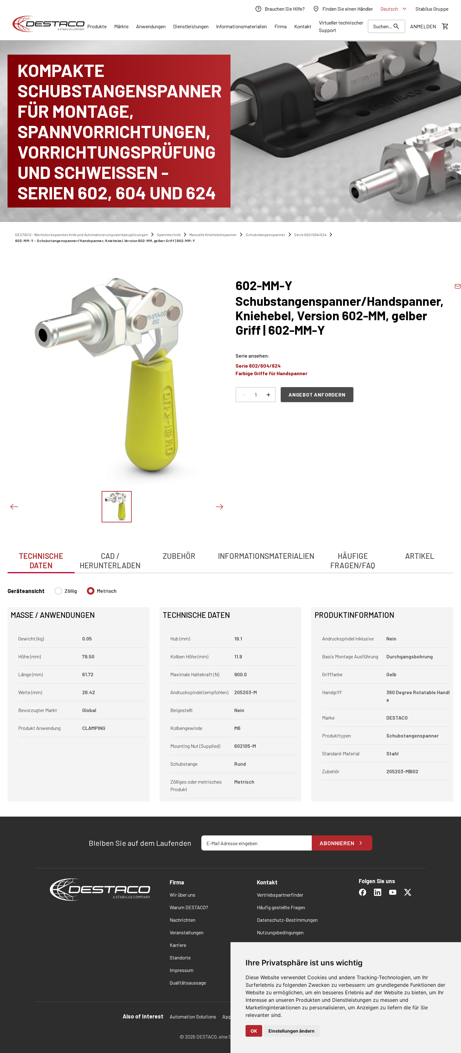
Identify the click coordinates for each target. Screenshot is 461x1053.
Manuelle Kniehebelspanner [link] (213, 234)
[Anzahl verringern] (243, 394)
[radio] (58, 591)
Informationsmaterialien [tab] (266, 555)
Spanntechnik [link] (169, 234)
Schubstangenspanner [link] (265, 234)
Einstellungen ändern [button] (291, 1031)
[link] (280, 8)
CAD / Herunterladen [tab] (110, 560)
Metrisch (107, 591)
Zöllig (71, 591)
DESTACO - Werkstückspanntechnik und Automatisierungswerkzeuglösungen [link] (81, 234)
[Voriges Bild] (14, 506)
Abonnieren (337, 843)
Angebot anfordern (317, 394)
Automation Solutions (193, 1016)
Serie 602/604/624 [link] (310, 234)
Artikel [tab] (419, 555)
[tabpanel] (230, 691)
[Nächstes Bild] (219, 506)
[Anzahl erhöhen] (268, 394)
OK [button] (254, 1031)
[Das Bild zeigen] (117, 506)
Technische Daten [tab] (41, 560)
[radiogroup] (86, 593)
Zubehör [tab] (179, 555)
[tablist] (230, 557)
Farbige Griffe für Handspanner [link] (271, 373)
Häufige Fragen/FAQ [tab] (352, 560)
